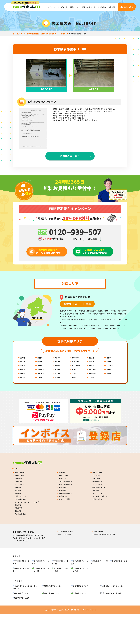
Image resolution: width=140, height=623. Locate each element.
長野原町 (92, 373)
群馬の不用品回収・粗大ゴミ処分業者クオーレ (67, 610)
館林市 (109, 357)
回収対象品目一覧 (88, 7)
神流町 (74, 377)
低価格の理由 (97, 481)
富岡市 (91, 361)
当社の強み (96, 478)
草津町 (74, 373)
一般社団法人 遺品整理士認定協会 (104, 534)
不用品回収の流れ (65, 493)
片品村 (109, 373)
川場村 (40, 377)
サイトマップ (97, 493)
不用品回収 (19, 478)
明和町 (109, 369)
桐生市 (91, 357)
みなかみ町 (76, 365)
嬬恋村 (22, 373)
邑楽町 (57, 365)
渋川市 (22, 361)
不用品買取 (102, 7)
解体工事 (18, 511)
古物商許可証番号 (66, 531)
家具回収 (18, 490)
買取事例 (62, 487)
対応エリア (96, 475)
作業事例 (62, 490)
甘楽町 (74, 369)
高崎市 (22, 357)
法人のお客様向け (21, 514)
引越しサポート (20, 496)
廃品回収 (18, 487)
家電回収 (18, 493)
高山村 (22, 377)
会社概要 (112, 7)
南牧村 (57, 377)
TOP (16, 468)
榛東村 (57, 369)
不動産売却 (19, 508)
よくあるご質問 (65, 499)
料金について (75, 7)
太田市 (57, 357)
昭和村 (57, 373)
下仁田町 (40, 373)
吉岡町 (91, 365)
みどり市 (75, 361)
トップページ (50, 7)
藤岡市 (40, 361)
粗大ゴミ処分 (19, 484)
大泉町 (22, 365)
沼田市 (109, 361)
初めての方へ (64, 475)
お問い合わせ (97, 499)
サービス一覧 (63, 7)
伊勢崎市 (75, 357)
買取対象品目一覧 (65, 484)
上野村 (91, 377)
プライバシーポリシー (100, 496)
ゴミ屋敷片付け (20, 499)
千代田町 (92, 369)
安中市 (57, 361)
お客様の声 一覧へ (70, 156)
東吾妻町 (40, 369)
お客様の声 (63, 496)
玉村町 (40, 365)
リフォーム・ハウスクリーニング (27, 502)
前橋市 (40, 357)
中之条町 (109, 365)
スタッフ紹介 (97, 484)
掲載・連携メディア (99, 487)
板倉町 (22, 369)
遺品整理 (18, 505)
